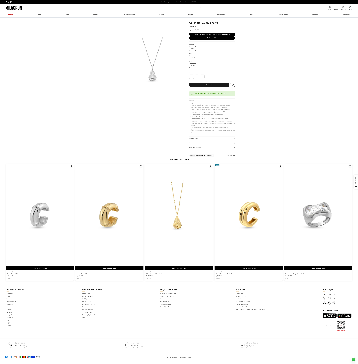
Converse (10, 304)
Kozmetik (221, 14)
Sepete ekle (209, 84)
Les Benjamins (11, 301)
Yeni (39, 14)
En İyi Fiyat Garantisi (195, 147)
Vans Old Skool (87, 312)
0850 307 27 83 (332, 294)
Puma (8, 296)
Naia (8, 320)
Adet (190, 73)
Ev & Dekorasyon (128, 14)
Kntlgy (9, 325)
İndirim (10, 14)
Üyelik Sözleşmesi (242, 304)
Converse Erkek (87, 309)
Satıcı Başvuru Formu (243, 301)
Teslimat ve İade (193, 138)
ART (83, 317)
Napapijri (10, 294)
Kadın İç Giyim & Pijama (90, 315)
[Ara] (200, 8)
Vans (8, 299)
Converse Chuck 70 (88, 304)
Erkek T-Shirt (86, 301)
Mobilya (85, 299)
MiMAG (238, 299)
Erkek (95, 14)
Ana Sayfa (112, 18)
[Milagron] (14, 8)
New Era (9, 309)
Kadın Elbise (86, 294)
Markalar (346, 14)
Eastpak (9, 312)
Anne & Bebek (283, 14)
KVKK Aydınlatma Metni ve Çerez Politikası (250, 309)
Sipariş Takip (164, 301)
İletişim (162, 299)
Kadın (67, 14)
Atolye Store (11, 315)
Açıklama (192, 100)
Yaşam (190, 14)
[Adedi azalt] (191, 77)
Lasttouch (10, 317)
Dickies (9, 307)
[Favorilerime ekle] (71, 165)
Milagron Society (241, 296)
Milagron (174, 357)
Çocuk (251, 14)
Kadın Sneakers (87, 296)
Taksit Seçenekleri (194, 143)
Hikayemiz (239, 294)
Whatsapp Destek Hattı (168, 294)
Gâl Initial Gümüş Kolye (120, 18)
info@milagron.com (334, 298)
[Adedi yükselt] (202, 77)
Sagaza (9, 323)
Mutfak (161, 14)
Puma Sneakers (87, 307)
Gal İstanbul (192, 26)
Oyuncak (315, 14)
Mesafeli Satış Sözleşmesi (244, 307)
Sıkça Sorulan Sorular (167, 296)
